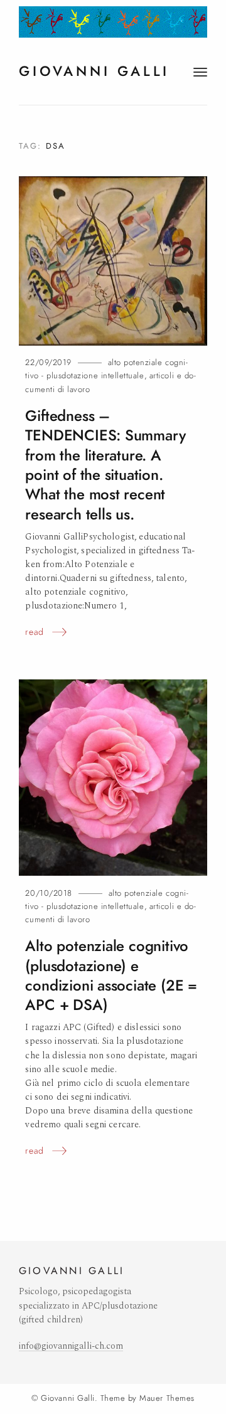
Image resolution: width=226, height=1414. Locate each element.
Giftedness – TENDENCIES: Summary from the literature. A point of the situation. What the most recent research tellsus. (105, 465)
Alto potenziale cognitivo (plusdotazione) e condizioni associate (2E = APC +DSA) (110, 975)
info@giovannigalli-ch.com (71, 1346)
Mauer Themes (166, 1398)
